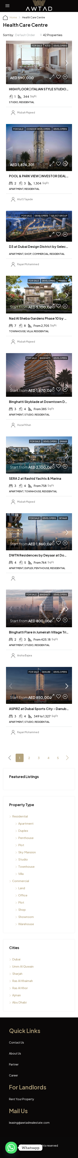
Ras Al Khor (20, 988)
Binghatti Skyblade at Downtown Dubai (40, 402)
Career (13, 1075)
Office (22, 895)
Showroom (26, 917)
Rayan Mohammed (28, 264)
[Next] (68, 758)
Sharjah (17, 973)
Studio (23, 859)
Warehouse (26, 924)
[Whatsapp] (11, 1147)
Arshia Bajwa (24, 655)
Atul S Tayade (25, 199)
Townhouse (26, 866)
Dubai (16, 959)
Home (13, 17)
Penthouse (26, 838)
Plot (21, 845)
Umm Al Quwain (23, 966)
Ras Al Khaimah (22, 981)
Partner (14, 1064)
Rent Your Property (21, 1099)
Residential (20, 816)
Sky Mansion (27, 852)
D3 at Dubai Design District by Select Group (43, 246)
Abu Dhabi (19, 1002)
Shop (22, 909)
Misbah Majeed (26, 112)
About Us (15, 1053)
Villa (21, 873)
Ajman (16, 995)
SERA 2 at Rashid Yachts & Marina (35, 478)
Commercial (20, 881)
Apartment (26, 823)
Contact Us (16, 1042)
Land (21, 888)
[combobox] (29, 35)
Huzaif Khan (24, 424)
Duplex (23, 830)
